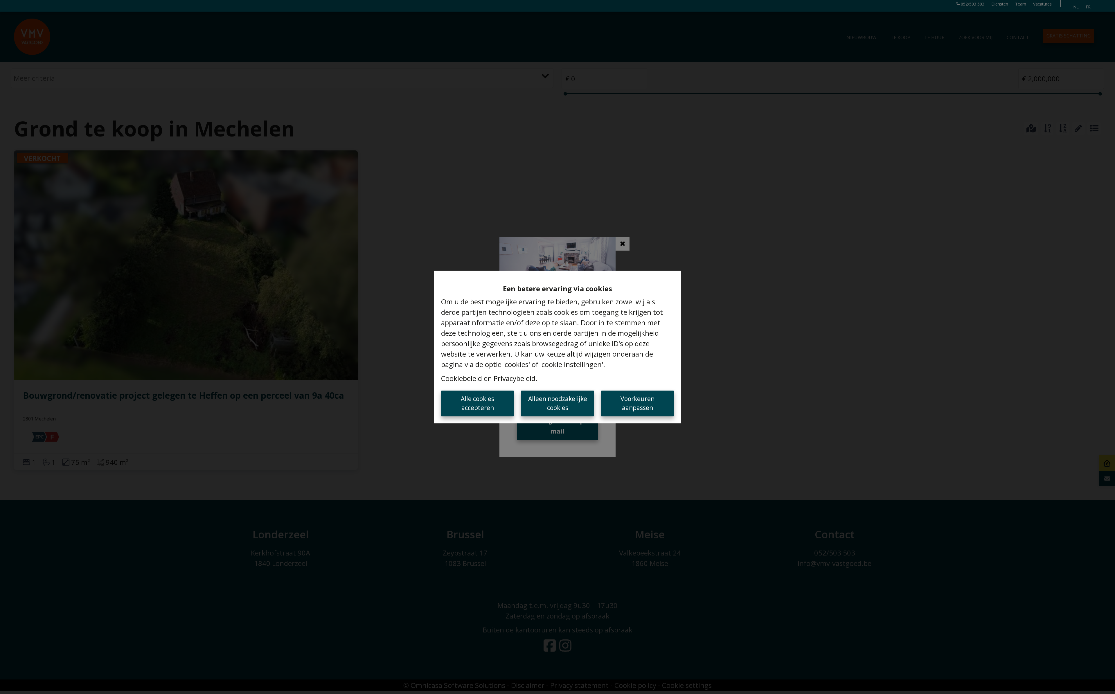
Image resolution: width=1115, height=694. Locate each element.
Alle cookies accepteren (477, 403)
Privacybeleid (514, 378)
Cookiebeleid (461, 378)
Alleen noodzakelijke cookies (557, 403)
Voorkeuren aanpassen (637, 403)
